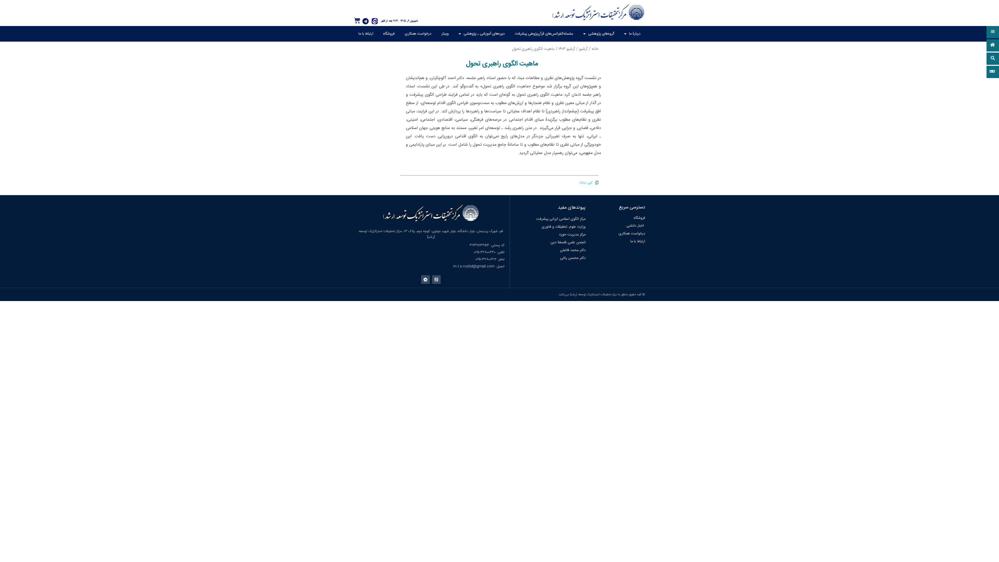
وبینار (445, 34)
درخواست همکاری (418, 34)
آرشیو (583, 49)
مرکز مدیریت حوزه (572, 235)
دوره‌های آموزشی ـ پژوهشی (484, 34)
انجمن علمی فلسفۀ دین (568, 242)
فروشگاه (389, 34)
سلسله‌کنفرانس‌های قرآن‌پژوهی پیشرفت (544, 34)
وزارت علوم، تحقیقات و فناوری (564, 227)
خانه (595, 49)
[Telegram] (365, 21)
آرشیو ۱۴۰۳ (567, 49)
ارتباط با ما (365, 34)
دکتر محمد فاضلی (573, 250)
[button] (993, 32)
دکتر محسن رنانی (573, 258)
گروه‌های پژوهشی (601, 34)
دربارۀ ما (635, 34)
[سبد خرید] (357, 20)
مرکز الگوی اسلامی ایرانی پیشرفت (561, 219)
